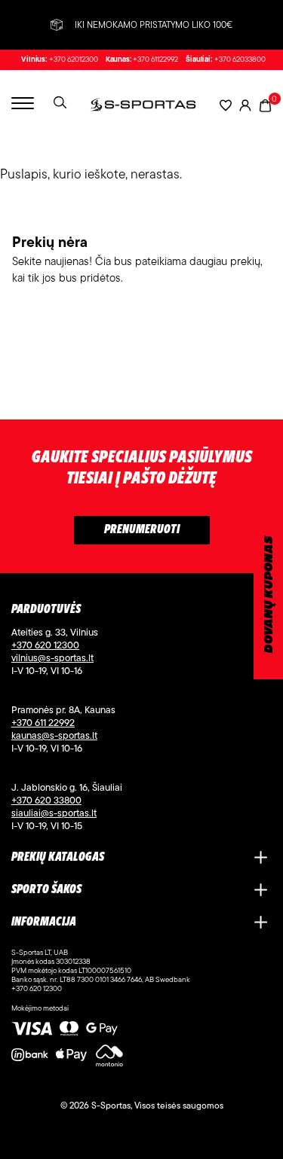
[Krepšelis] (265, 104)
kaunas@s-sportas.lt (54, 735)
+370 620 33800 (46, 800)
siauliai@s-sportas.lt (54, 813)
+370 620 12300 (45, 645)
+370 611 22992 (43, 722)
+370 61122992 (155, 59)
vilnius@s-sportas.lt (52, 657)
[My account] (245, 105)
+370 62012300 (73, 59)
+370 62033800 (240, 59)
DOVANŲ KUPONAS (269, 594)
